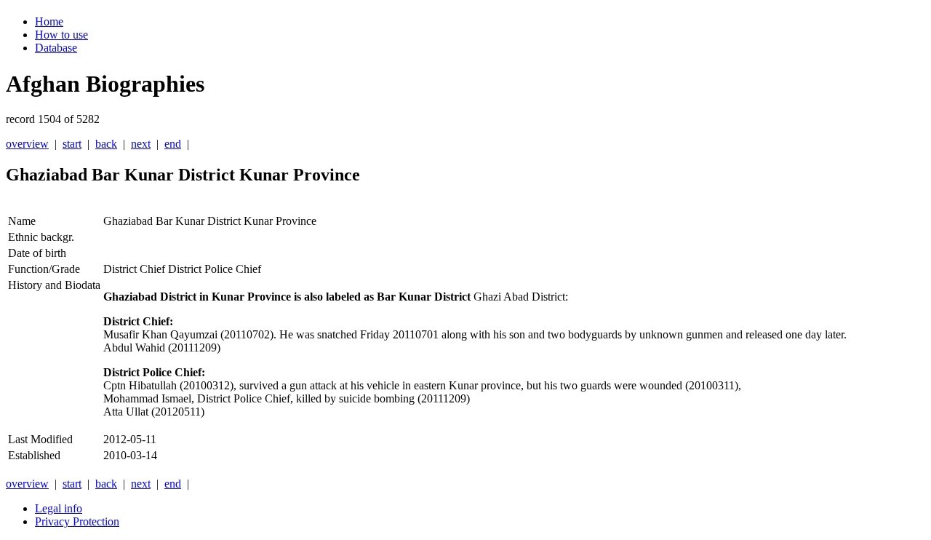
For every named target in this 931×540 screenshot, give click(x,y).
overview (27, 144)
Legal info (58, 508)
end (172, 144)
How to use (61, 34)
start (72, 144)
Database (56, 47)
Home (49, 21)
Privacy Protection (77, 521)
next (141, 144)
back (106, 144)
